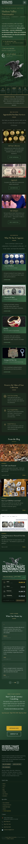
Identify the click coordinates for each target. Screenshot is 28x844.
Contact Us (14, 735)
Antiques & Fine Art (7, 806)
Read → (25, 475)
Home (4, 785)
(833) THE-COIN (14, 714)
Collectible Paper (6, 808)
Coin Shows (5, 795)
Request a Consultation (9, 50)
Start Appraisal (14, 157)
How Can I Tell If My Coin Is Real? (11, 501)
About (4, 787)
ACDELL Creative (10, 840)
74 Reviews (3, 91)
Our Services (14, 188)
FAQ (3, 789)
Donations (5, 797)
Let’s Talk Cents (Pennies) (8, 466)
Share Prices (21, 600)
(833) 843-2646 (22, 714)
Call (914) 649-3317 (8, 48)
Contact (4, 793)
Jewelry (4, 810)
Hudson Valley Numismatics (11, 838)
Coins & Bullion (6, 804)
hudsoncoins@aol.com (9, 831)
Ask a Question (14, 222)
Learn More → (7, 279)
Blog (4, 791)
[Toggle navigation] (24, 2)
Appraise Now (14, 730)
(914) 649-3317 (5, 714)
